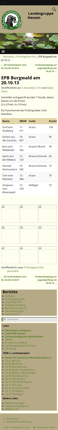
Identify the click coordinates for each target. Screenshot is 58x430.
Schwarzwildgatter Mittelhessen (24, 336)
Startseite (8, 56)
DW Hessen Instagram (18, 330)
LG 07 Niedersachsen (17, 376)
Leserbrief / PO (13, 302)
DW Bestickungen (15, 403)
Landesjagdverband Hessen (20, 345)
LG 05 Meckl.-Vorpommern (20, 369)
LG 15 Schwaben (14, 391)
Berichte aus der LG (16, 308)
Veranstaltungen (14, 311)
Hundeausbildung (15, 305)
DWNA (8, 339)
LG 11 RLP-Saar (13, 385)
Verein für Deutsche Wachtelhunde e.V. (28, 357)
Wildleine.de (12, 409)
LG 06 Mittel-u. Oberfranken (20, 372)
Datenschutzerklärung (18, 421)
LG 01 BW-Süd (13, 360)
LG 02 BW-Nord (13, 363)
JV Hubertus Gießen (16, 342)
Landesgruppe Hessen (41, 15)
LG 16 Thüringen (14, 394)
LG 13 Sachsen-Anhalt (17, 388)
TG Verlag (10, 348)
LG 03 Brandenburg (16, 366)
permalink (12, 271)
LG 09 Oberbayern (15, 379)
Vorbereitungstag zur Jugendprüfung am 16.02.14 (46, 68)
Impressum (12, 418)
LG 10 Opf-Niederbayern (18, 381)
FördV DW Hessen (15, 333)
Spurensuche (12, 314)
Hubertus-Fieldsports (17, 406)
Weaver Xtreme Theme (46, 427)
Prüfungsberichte (26, 56)
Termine (9, 296)
